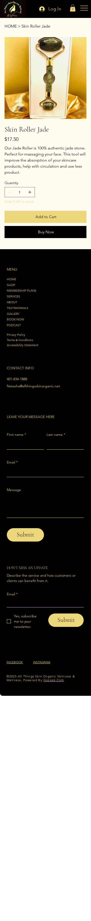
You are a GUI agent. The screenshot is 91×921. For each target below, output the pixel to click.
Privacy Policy (16, 335)
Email (12, 462)
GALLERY (13, 314)
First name (16, 434)
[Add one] (30, 192)
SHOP (11, 285)
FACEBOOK (15, 662)
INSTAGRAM (41, 662)
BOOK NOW (15, 319)
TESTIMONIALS (17, 308)
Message (14, 490)
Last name (56, 434)
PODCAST (14, 325)
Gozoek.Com (53, 680)
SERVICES (13, 296)
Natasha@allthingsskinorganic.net (33, 386)
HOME (11, 279)
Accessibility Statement (22, 345)
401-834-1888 (17, 379)
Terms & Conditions (20, 340)
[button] (73, 8)
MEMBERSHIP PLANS (21, 290)
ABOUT (12, 302)
